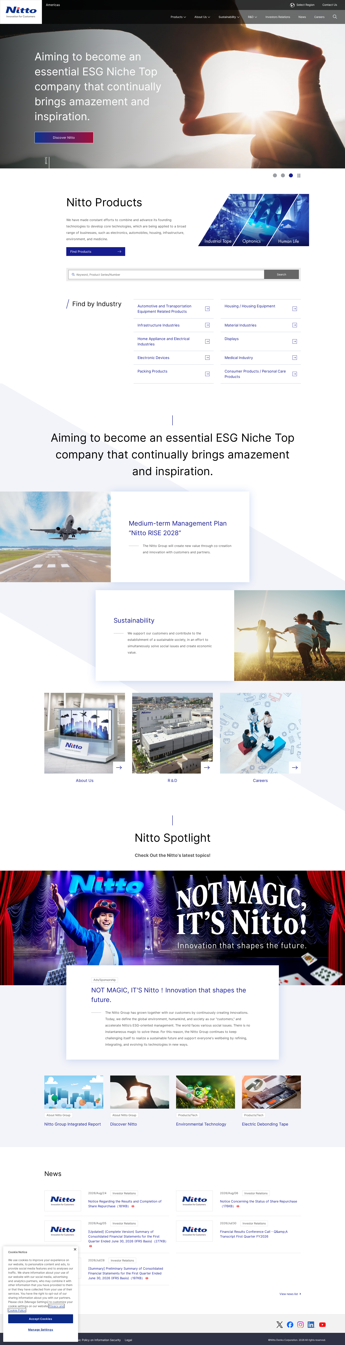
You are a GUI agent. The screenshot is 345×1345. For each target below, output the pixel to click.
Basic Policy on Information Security (97, 1340)
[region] (40, 1294)
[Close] (75, 1249)
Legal (128, 1340)
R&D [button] (251, 17)
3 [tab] (291, 175)
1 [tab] (275, 175)
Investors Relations (278, 17)
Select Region (305, 4)
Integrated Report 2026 (61, 118)
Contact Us (329, 4)
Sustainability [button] (227, 17)
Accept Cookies (40, 1318)
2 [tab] (283, 175)
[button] (335, 16)
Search (281, 274)
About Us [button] (200, 17)
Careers (319, 17)
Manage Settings (40, 1329)
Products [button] (176, 17)
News (302, 17)
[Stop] (299, 175)
